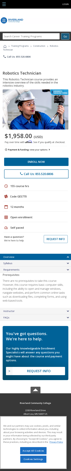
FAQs (6, 317)
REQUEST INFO (56, 239)
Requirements (11, 269)
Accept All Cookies (33, 450)
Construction (39, 46)
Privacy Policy (56, 441)
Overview (8, 257)
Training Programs (20, 46)
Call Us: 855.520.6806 (17, 56)
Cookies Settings (33, 459)
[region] (33, 442)
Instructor (9, 311)
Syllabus (7, 263)
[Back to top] (35, 402)
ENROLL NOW (36, 162)
